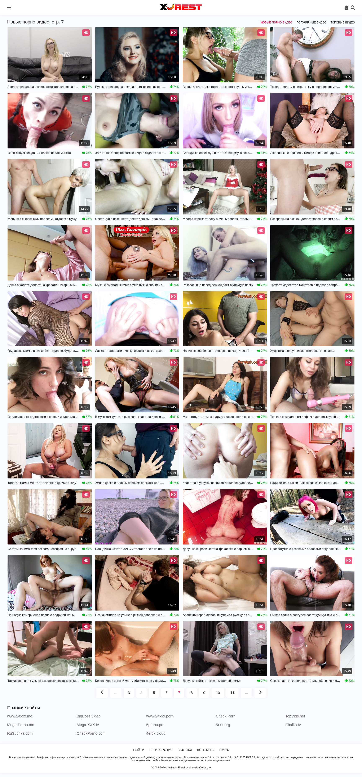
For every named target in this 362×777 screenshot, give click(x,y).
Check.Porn (225, 716)
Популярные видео (311, 22)
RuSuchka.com (20, 733)
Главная (185, 750)
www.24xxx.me (19, 716)
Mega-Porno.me (20, 725)
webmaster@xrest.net (199, 767)
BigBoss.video (89, 716)
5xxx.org (223, 725)
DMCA (224, 750)
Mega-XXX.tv (88, 725)
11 (232, 693)
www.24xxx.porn (160, 716)
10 (218, 693)
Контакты (205, 750)
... (115, 693)
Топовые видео (343, 22)
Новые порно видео (276, 22)
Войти (138, 750)
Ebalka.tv (293, 725)
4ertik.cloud (155, 733)
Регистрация (161, 750)
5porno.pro (155, 725)
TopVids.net (295, 716)
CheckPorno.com (91, 733)
